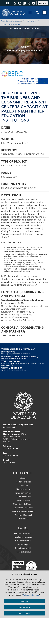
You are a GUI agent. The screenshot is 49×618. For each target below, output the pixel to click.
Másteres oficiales (23, 481)
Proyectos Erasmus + (31, 21)
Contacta (42, 3)
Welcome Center (10, 361)
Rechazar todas (24, 607)
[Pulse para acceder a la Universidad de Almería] (23, 405)
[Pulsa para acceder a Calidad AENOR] (24, 566)
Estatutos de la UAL (23, 548)
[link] (43, 2)
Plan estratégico (23, 544)
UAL (3, 21)
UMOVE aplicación (11, 367)
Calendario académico (23, 507)
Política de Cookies (31, 594)
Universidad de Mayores (23, 504)
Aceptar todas (24, 613)
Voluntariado (23, 518)
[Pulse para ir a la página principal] (13, 12)
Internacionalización (13, 21)
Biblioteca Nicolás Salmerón (23, 511)
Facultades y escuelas (23, 537)
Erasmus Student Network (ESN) (19, 356)
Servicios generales (23, 540)
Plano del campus (23, 551)
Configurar (24, 601)
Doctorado (23, 485)
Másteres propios (23, 489)
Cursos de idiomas (23, 496)
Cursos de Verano (23, 500)
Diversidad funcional (23, 515)
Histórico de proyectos (11, 24)
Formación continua (23, 493)
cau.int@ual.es (9, 462)
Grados (23, 478)
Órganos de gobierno (23, 533)
